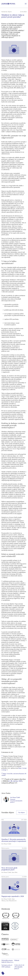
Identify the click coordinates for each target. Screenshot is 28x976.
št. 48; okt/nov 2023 (15, 781)
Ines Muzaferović (11, 900)
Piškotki (16, 960)
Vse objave (21, 812)
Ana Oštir (14, 872)
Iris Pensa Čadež (6, 844)
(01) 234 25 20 (20, 965)
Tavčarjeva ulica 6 (6, 965)
